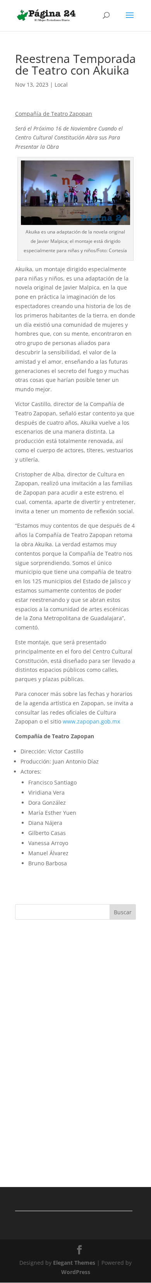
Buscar (123, 912)
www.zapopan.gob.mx (91, 721)
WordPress (75, 1272)
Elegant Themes (74, 1262)
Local (61, 84)
